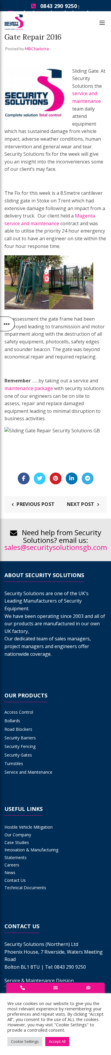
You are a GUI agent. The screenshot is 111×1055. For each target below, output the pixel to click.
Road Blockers (18, 729)
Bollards (12, 720)
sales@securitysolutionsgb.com (55, 547)
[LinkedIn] (72, 478)
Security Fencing (20, 746)
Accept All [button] (57, 1041)
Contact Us (15, 880)
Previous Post (35, 504)
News (9, 872)
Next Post (80, 504)
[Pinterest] (56, 478)
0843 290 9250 (58, 5)
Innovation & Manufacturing (31, 850)
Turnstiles (13, 763)
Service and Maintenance (28, 772)
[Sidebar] (7, 323)
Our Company (17, 834)
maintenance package (28, 388)
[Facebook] (24, 478)
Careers (11, 865)
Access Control (18, 712)
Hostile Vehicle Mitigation (28, 827)
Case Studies (16, 842)
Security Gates (18, 755)
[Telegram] (88, 478)
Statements (15, 857)
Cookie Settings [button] (25, 1041)
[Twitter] (40, 478)
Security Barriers (20, 738)
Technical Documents (25, 887)
